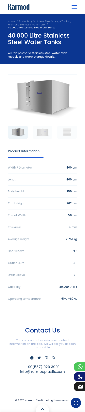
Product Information (24, 151)
